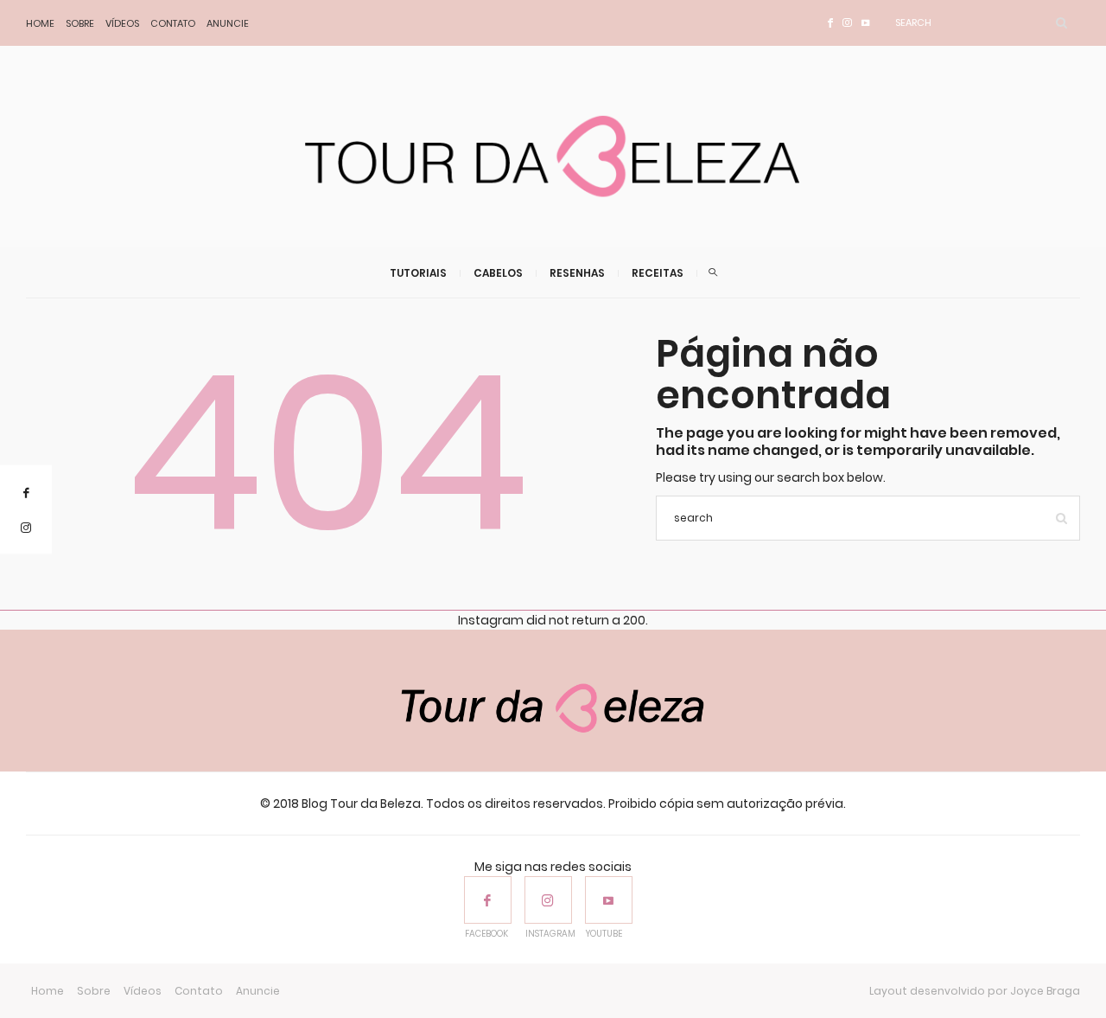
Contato (172, 23)
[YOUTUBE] (608, 900)
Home (40, 23)
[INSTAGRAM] (548, 900)
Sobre (80, 23)
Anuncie (228, 23)
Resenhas (577, 273)
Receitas (657, 273)
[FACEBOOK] (488, 900)
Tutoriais (418, 273)
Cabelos (498, 273)
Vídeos (122, 23)
